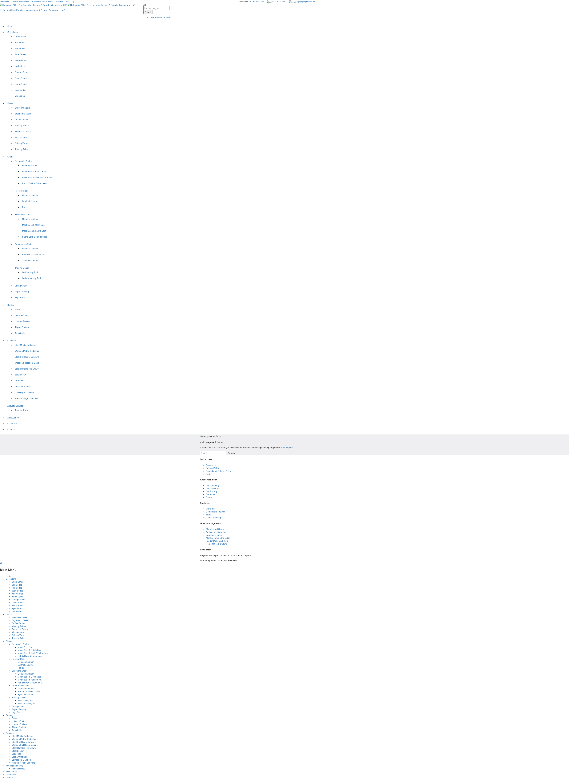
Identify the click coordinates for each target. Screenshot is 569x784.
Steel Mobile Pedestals (25, 344)
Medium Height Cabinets (26, 398)
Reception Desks (23, 131)
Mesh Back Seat (29, 165)
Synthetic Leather (30, 201)
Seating (9, 715)
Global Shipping (213, 517)
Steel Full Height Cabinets (27, 356)
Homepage (288, 447)
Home (10, 26)
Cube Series (20, 36)
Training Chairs (19, 697)
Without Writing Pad (31, 278)
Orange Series (21, 72)
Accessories (13, 417)
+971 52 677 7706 (256, 1)
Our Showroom (213, 488)
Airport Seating (22, 291)
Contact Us (211, 465)
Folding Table (21, 143)
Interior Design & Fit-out (217, 540)
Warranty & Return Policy (42, 1)
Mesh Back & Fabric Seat (34, 171)
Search (148, 12)
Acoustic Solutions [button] (15, 405)
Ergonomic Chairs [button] (23, 161)
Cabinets (10, 733)
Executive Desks (22, 107)
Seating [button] (11, 304)
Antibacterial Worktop (216, 531)
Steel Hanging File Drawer (27, 368)
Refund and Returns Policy (218, 470)
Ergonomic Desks (23, 113)
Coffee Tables (21, 119)
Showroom (4, 1)
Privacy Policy (212, 468)
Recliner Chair (18, 658)
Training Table (21, 149)
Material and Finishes (21, 1)
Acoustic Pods (21, 410)
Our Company (212, 485)
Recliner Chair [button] (21, 190)
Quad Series (21, 78)
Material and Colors (215, 528)
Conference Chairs (20, 685)
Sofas (17, 309)
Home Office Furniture (216, 543)
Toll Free (153, 17)
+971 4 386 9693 (279, 1)
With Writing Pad (30, 272)
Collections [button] (12, 32)
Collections (11, 578)
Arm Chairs (20, 333)
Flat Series (20, 48)
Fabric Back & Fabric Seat (34, 183)
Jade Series (20, 54)
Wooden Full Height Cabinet (28, 362)
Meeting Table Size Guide (218, 537)
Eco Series (20, 42)
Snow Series (21, 83)
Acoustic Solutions (14, 765)
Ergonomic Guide (214, 534)
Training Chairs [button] (22, 267)
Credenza (19, 380)
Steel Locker (21, 374)
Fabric (25, 207)
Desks (9, 614)
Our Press (210, 508)
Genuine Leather (30, 195)
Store (208, 514)
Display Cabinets (23, 386)
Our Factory (211, 491)
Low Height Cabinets (24, 392)
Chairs (9, 641)
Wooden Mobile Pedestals (27, 350)
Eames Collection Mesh (33, 254)
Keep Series (20, 60)
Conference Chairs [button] (23, 244)
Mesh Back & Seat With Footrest (37, 177)
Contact (11, 429)
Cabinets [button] (11, 340)
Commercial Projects (215, 511)
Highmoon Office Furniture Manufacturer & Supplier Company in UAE (32, 10)
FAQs (208, 473)
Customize (12, 423)
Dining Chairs (21, 285)
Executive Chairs (20, 670)
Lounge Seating (22, 321)
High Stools (20, 297)
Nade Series (20, 66)
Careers (210, 497)
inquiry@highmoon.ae (305, 1)
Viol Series (20, 95)
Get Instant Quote (62, 1)
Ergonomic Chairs (20, 644)
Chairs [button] (10, 156)
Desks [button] (10, 103)
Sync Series (20, 89)
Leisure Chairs (21, 315)
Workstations (21, 137)
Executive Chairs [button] (23, 214)
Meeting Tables (22, 125)
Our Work (210, 494)
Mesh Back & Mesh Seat (33, 224)
